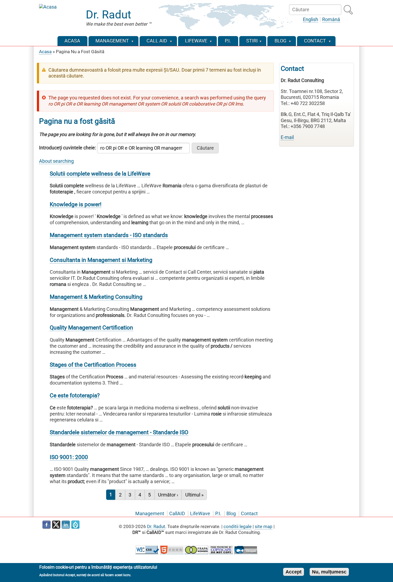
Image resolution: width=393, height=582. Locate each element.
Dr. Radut (108, 14)
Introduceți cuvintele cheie (67, 147)
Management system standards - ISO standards (109, 235)
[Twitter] (56, 525)
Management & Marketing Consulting (96, 296)
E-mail (287, 137)
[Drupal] (75, 525)
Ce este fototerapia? (75, 395)
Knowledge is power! (75, 204)
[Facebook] (46, 525)
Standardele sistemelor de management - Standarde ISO (119, 432)
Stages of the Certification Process (93, 364)
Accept (294, 571)
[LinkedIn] (65, 525)
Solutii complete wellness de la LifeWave (100, 173)
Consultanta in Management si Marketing (101, 260)
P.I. (218, 513)
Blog (231, 513)
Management (149, 513)
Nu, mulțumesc (329, 571)
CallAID (177, 513)
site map (263, 526)
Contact (249, 513)
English (310, 19)
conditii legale (238, 526)
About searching (56, 161)
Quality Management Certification (91, 327)
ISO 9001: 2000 (69, 457)
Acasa (45, 51)
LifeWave (200, 513)
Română (331, 19)
